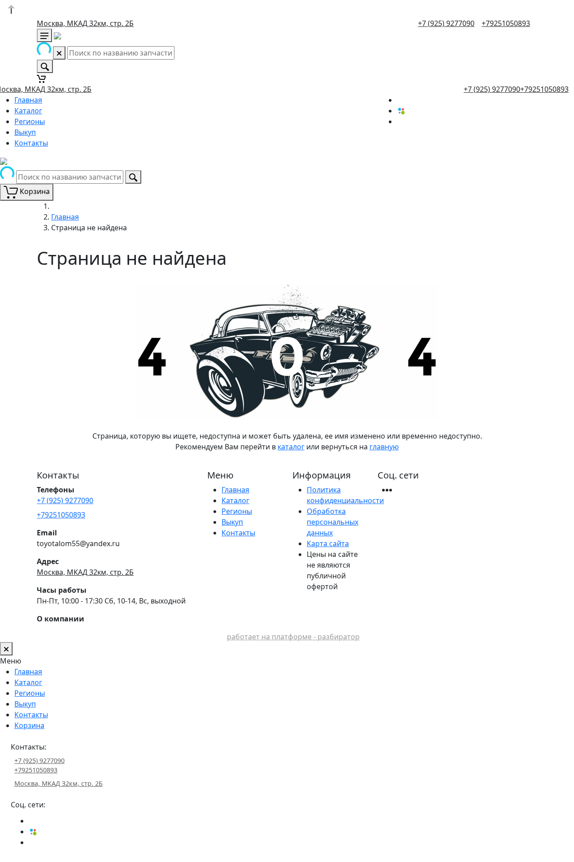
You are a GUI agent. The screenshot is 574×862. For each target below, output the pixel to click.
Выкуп (25, 132)
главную (384, 447)
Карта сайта (328, 543)
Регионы (29, 121)
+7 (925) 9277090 (446, 23)
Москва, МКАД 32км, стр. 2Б (85, 23)
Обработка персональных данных (332, 522)
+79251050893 (506, 23)
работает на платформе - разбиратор (293, 637)
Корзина (29, 725)
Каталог (28, 111)
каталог (291, 447)
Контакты (31, 143)
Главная (28, 100)
